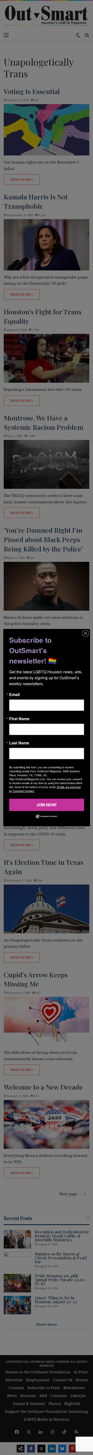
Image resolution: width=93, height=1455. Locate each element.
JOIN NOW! (46, 804)
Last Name (19, 743)
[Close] (86, 633)
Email (14, 694)
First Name (19, 718)
